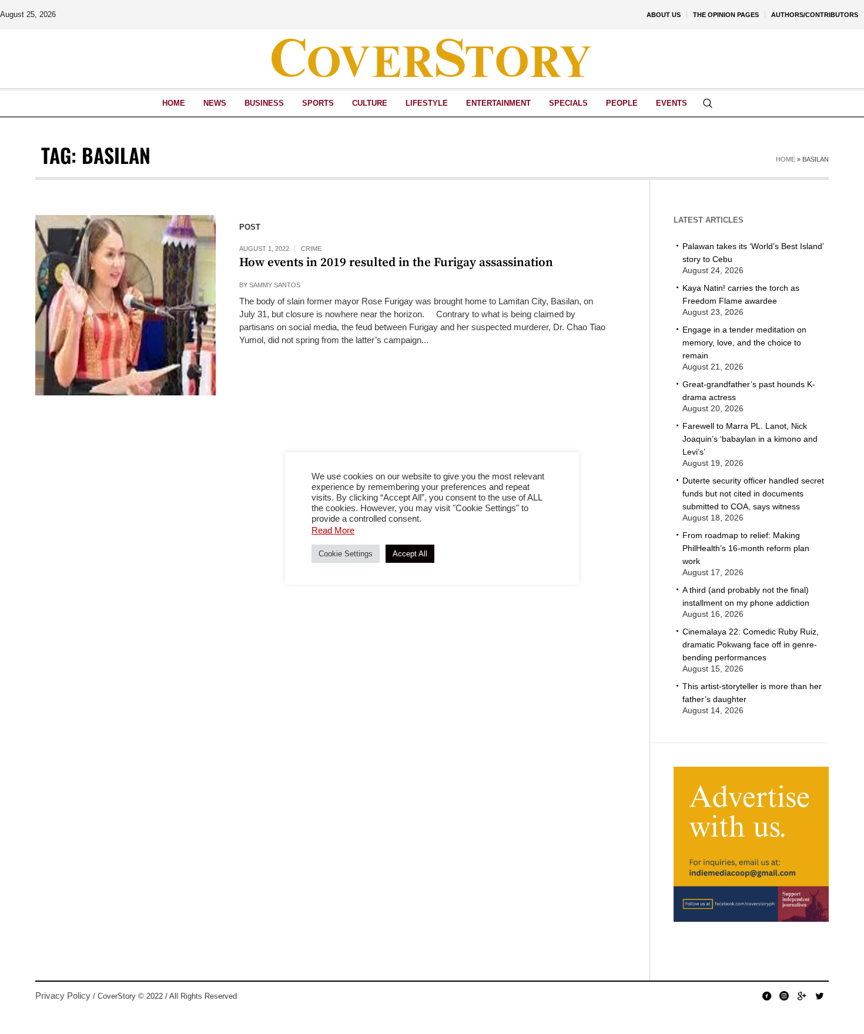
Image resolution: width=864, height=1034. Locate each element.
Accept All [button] (410, 553)
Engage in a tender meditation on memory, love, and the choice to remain (744, 342)
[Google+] (802, 996)
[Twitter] (819, 996)
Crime (311, 248)
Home (785, 159)
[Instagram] (784, 996)
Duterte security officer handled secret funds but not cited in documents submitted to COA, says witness (753, 493)
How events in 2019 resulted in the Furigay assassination (396, 262)
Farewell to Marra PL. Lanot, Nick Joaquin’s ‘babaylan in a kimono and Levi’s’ (750, 438)
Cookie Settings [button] (346, 553)
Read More (333, 530)
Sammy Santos (274, 284)
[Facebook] (766, 996)
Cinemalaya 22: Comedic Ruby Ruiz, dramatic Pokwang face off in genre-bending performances (750, 644)
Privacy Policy (63, 996)
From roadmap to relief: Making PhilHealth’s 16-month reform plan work (745, 548)
